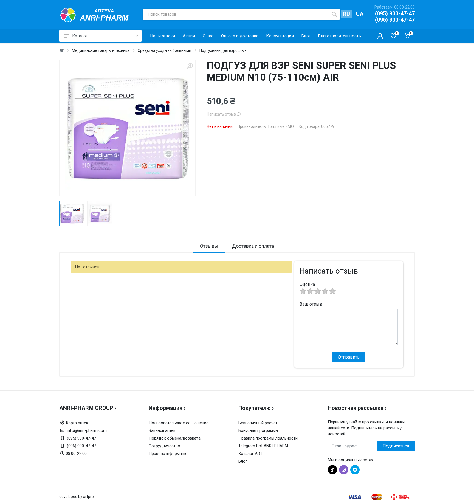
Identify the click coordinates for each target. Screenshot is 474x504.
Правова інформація (168, 453)
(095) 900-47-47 (395, 13)
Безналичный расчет (258, 422)
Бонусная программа (258, 430)
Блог (242, 461)
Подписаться (396, 446)
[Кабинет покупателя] (380, 36)
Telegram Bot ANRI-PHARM (263, 445)
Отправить (349, 357)
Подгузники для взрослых (222, 50)
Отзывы (209, 246)
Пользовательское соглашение (178, 422)
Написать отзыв (222, 114)
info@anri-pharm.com (87, 430)
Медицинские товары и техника (100, 50)
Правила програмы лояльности (268, 438)
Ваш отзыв (311, 304)
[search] (334, 14)
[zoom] (189, 66)
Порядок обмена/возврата (175, 438)
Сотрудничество (164, 445)
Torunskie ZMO (280, 126)
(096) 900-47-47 (395, 19)
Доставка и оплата (253, 246)
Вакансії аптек (162, 430)
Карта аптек (77, 422)
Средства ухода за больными (164, 50)
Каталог (80, 35)
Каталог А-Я (250, 453)
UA (359, 14)
